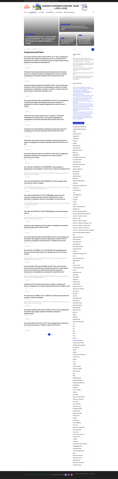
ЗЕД (74, 234)
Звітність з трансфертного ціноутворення (83, 230)
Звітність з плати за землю (79, 220)
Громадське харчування (79, 164)
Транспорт (75, 441)
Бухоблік (75, 140)
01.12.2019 (26, 64)
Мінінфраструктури (77, 286)
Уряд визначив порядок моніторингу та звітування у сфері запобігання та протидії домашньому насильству (83, 69)
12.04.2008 (26, 255)
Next (86, 7)
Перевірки (75, 387)
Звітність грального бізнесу (80, 211)
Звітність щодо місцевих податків (81, 232)
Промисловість (77, 411)
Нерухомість (76, 347)
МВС (74, 263)
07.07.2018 (26, 145)
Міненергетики (76, 284)
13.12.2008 (26, 242)
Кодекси (75, 251)
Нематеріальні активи (78, 342)
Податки (75, 392)
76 (31, 315)
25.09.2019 (26, 92)
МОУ (74, 328)
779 (32, 145)
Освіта (74, 364)
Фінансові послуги (77, 457)
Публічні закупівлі (77, 413)
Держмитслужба (77, 176)
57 (31, 255)
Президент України (77, 408)
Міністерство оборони (78, 288)
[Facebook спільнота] (69, 474)
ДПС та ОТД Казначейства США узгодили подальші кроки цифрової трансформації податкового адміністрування (83, 78)
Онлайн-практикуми (42, 1)
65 (31, 184)
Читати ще (27, 67)
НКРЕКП (74, 349)
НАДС (74, 333)
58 (31, 200)
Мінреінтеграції (76, 307)
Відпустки (75, 152)
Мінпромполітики (77, 298)
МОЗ (74, 324)
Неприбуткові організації (79, 345)
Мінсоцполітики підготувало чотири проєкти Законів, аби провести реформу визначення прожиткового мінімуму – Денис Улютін (83, 64)
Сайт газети (77, 473)
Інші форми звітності (78, 246)
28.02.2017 (26, 170)
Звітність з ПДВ (76, 218)
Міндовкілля (76, 277)
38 (31, 229)
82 (31, 132)
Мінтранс (75, 312)
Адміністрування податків (79, 129)
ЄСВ (74, 192)
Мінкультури (76, 291)
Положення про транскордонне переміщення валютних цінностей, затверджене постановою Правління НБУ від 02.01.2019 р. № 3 (45, 130)
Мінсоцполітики (77, 310)
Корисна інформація (69, 12)
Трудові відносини (77, 446)
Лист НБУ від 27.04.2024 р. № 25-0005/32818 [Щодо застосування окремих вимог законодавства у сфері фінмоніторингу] (85, 40)
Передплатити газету (84, 473)
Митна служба (76, 265)
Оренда (74, 359)
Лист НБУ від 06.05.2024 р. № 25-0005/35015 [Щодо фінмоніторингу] (68, 41)
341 (32, 326)
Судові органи (76, 436)
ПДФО (74, 375)
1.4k (67, 45)
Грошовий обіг (76, 166)
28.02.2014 (26, 200)
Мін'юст (75, 270)
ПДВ (74, 373)
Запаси (74, 204)
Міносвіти (75, 293)
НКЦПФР (75, 352)
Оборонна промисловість (79, 354)
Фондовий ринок (77, 465)
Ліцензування (76, 260)
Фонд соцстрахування (78, 462)
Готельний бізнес (77, 159)
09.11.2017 (26, 159)
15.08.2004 (26, 315)
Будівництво (76, 136)
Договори (75, 183)
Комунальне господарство (80, 253)
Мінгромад (75, 274)
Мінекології (75, 279)
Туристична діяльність (78, 450)
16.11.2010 (26, 229)
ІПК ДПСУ (37, 1)
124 (31, 45)
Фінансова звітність (78, 455)
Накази (74, 338)
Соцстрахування (77, 429)
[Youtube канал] (72, 474)
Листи (62, 38)
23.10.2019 (26, 77)
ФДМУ (74, 453)
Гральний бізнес (77, 162)
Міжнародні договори (78, 267)
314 (32, 159)
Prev (34, 7)
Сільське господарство (79, 427)
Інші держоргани (77, 241)
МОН (74, 326)
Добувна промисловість (79, 180)
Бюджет (75, 143)
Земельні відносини (78, 237)
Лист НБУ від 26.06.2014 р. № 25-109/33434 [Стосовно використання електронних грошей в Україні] (45, 182)
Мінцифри (75, 317)
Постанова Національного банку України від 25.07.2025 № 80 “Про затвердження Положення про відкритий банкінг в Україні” (41, 39)
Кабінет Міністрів (77, 248)
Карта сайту (92, 473)
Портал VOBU (26, 1)
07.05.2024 (63, 45)
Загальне (75, 199)
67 (31, 215)
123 (32, 92)
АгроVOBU (49, 1)
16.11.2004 (26, 287)
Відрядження (76, 155)
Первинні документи (78, 380)
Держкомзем (76, 173)
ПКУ (26, 12)
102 (32, 299)
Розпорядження (77, 422)
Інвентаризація (76, 239)
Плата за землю (77, 389)
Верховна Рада (76, 145)
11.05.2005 (26, 273)
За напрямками (50, 12)
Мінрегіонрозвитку (77, 305)
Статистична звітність (78, 434)
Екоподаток (76, 187)
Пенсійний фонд (77, 378)
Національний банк (30, 34)
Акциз (74, 131)
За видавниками (32, 12)
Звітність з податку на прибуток (81, 227)
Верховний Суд (76, 148)
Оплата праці (76, 356)
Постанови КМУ (76, 403)
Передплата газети (54, 1)
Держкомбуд (76, 171)
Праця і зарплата (77, 406)
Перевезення (76, 385)
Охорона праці (76, 371)
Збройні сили (76, 209)
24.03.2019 (26, 121)
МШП (74, 331)
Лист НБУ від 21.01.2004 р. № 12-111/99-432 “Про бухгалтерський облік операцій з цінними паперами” (46, 296)
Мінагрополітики (77, 272)
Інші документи (77, 244)
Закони (74, 202)
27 (31, 64)
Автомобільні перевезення (79, 126)
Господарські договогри (79, 157)
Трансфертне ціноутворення (80, 443)
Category (28, 48)
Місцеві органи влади (78, 321)
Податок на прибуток (78, 399)
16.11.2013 (26, 215)
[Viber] (66, 474)
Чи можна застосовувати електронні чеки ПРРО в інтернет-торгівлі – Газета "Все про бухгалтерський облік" (83, 113)
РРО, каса (75, 425)
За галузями (59, 12)
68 (66, 31)
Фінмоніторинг (76, 460)
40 (31, 121)
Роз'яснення (76, 420)
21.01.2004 (26, 326)
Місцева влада (76, 319)
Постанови (75, 401)
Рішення (75, 418)
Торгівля (75, 439)
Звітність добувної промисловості (81, 213)
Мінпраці (75, 295)
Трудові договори (77, 448)
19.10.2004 (26, 299)
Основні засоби (77, 366)
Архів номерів (32, 1)
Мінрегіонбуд (76, 300)
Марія (74, 87)
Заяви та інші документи (79, 206)
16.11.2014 (26, 184)
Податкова (75, 394)
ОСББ (74, 361)
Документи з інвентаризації (80, 185)
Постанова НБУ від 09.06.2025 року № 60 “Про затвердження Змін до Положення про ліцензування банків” (75, 27)
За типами (41, 12)
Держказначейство (77, 169)
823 (84, 45)
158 (32, 287)
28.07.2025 (28, 45)
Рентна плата (76, 415)
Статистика (76, 432)
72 (31, 273)
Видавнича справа (77, 150)
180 (32, 242)
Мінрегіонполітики (77, 303)
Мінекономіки (76, 281)
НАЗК (74, 335)
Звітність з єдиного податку (80, 216)
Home (25, 48)
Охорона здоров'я (77, 368)
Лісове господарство (78, 258)
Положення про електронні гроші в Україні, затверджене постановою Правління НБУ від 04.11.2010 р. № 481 (46, 226)
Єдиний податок (77, 190)
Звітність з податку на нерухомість (82, 225)
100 (32, 77)
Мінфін (74, 314)
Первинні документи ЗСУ (79, 382)
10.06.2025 (63, 31)
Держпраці (75, 178)
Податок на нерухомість (79, 396)
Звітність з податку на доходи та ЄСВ (82, 223)
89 (31, 170)
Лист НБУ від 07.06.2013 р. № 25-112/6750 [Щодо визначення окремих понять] (46, 212)
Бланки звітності (77, 133)
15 (46, 334)
